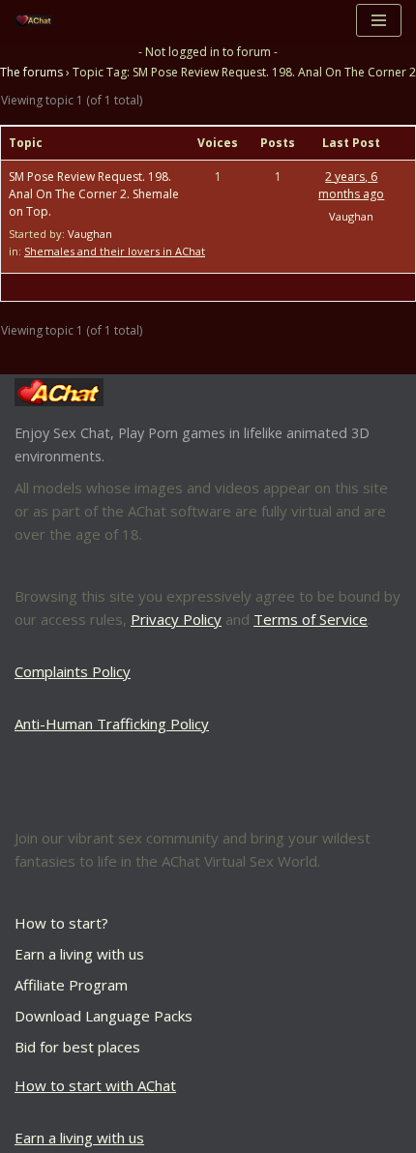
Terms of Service (310, 619)
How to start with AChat (95, 1085)
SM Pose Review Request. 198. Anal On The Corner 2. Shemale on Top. (94, 194)
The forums (31, 72)
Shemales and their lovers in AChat (114, 251)
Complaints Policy (73, 671)
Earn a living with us (79, 953)
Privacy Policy (176, 619)
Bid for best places (77, 1046)
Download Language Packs (104, 1015)
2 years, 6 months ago (351, 185)
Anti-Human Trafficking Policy (112, 723)
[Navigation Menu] (378, 20)
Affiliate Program (71, 984)
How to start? (61, 922)
